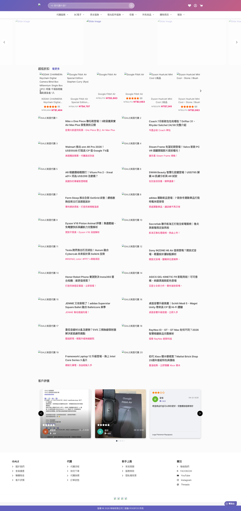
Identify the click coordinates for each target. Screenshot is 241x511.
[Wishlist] (189, 5)
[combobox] (88, 5)
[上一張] (4, 42)
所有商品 (146, 14)
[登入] (195, 5)
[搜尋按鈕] (131, 5)
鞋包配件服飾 (114, 14)
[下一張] (236, 42)
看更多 (56, 68)
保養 (131, 14)
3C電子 (77, 14)
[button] (201, 91)
